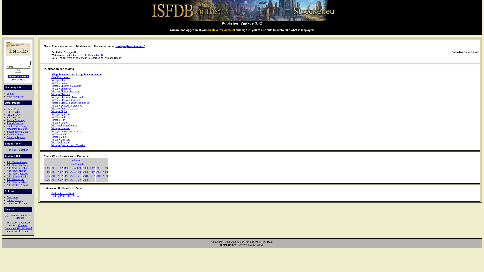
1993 (66, 168)
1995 (79, 168)
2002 (60, 172)
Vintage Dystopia (60, 114)
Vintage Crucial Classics (64, 108)
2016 (85, 176)
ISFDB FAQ (13, 114)
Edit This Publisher (17, 149)
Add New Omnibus (17, 182)
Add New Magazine (17, 173)
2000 (47, 172)
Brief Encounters (60, 77)
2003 (66, 172)
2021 (53, 179)
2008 (98, 172)
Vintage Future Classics (64, 125)
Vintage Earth (58, 117)
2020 (47, 179)
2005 (79, 172)
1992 (60, 168)
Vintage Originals (60, 139)
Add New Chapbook (17, 165)
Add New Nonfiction (17, 176)
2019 (105, 176)
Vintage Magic (59, 134)
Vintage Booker (59, 83)
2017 (92, 176)
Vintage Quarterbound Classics (68, 145)
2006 (85, 172)
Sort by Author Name (62, 193)
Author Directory (16, 120)
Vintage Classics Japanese (66, 100)
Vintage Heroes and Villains (66, 131)
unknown (76, 160)
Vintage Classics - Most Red (67, 97)
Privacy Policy (15, 200)
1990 (47, 168)
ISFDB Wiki (13, 111)
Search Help (18, 79)
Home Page (13, 109)
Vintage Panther (60, 142)
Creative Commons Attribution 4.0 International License (18, 228)
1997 (92, 168)
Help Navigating (15, 96)
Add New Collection (17, 168)
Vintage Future (59, 122)
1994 (73, 168)
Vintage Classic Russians (65, 91)
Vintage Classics (60, 94)
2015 (79, 176)
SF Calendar (13, 117)
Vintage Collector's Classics (66, 105)
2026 (85, 179)
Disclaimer (12, 197)
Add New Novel (15, 179)
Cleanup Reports (16, 137)
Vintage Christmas (61, 88)
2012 (60, 176)
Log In (10, 93)
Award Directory (15, 123)
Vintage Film (58, 119)
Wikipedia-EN (95, 55)
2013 (66, 176)
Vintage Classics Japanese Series (70, 102)
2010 (47, 176)
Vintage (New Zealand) (130, 46)
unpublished (76, 164)
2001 (53, 172)
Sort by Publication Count (65, 196)
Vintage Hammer (60, 128)
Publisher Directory (17, 126)
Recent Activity (15, 134)
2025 (79, 179)
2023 (66, 179)
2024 (73, 179)
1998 (98, 168)
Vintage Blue (58, 80)
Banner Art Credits (17, 203)
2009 (105, 172)
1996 (85, 168)
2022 (60, 179)
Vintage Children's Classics (66, 85)
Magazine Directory (17, 129)
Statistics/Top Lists (17, 131)
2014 (73, 176)
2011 (53, 176)
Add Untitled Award (17, 185)
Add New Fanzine (16, 170)
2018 (98, 176)
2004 (73, 172)
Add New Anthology (17, 162)
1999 (105, 168)
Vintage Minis (58, 136)
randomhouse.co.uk (76, 55)
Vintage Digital (59, 111)
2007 (92, 172)
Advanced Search (18, 76)
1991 (53, 168)
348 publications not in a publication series (76, 74)
